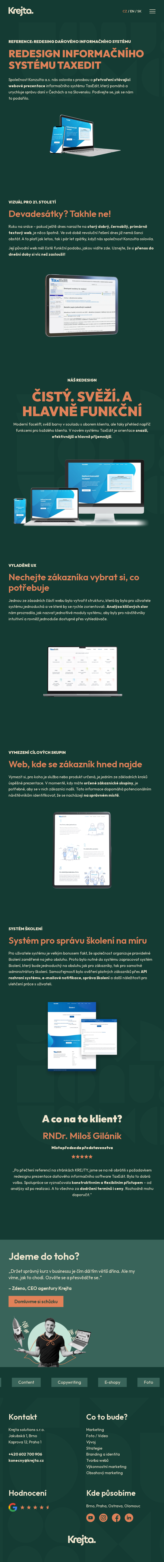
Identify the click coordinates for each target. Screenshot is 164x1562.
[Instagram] (103, 1517)
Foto (139, 1382)
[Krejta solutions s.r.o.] (82, 1540)
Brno (90, 1505)
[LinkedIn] (129, 1517)
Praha (101, 1505)
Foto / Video (97, 1435)
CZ (125, 11)
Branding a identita (103, 1454)
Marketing (95, 1429)
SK (139, 11)
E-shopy (103, 1382)
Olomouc (132, 1505)
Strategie (94, 1448)
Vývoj (91, 1442)
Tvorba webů (97, 1460)
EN (132, 11)
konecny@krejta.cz (26, 1460)
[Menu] (152, 11)
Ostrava (115, 1505)
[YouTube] (90, 1517)
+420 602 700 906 (25, 1454)
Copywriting (60, 1382)
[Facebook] (116, 1517)
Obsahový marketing (104, 1472)
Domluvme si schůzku (36, 1301)
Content (17, 1382)
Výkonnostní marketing (106, 1466)
